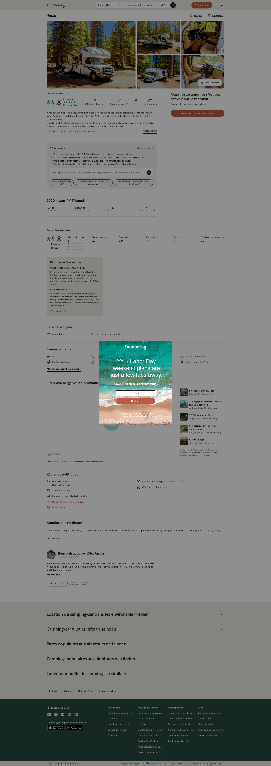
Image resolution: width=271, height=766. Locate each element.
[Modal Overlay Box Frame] (135, 383)
